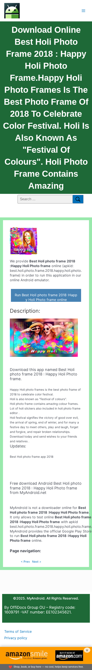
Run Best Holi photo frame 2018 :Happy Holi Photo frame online (46, 297)
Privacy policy (15, 638)
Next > (36, 561)
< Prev (25, 561)
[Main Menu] (83, 10)
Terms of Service (18, 631)
